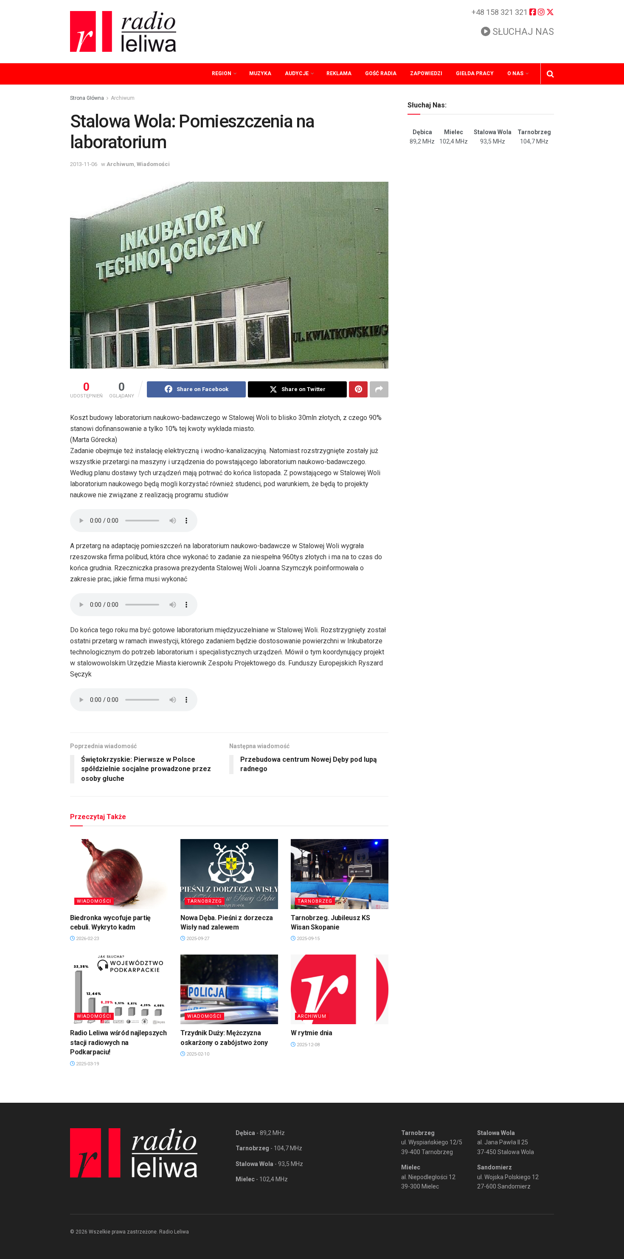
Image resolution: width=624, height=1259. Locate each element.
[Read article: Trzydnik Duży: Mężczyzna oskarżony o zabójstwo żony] (229, 989)
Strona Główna (87, 98)
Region (221, 73)
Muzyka (260, 73)
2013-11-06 (83, 164)
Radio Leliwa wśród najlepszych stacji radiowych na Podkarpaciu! (118, 1042)
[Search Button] (550, 73)
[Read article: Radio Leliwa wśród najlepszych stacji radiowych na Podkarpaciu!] (119, 989)
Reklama (338, 73)
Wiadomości (153, 164)
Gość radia (380, 73)
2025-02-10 (197, 1054)
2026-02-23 (87, 938)
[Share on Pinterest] (358, 389)
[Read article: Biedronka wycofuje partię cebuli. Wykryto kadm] (119, 874)
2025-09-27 (197, 938)
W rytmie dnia (311, 1033)
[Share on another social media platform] (379, 389)
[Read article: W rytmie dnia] (339, 989)
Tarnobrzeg (204, 901)
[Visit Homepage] (123, 31)
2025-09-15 (307, 938)
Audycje (297, 73)
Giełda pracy (475, 73)
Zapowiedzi (426, 73)
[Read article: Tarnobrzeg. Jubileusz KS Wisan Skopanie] (339, 874)
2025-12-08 (307, 1045)
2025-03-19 (87, 1064)
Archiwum (123, 98)
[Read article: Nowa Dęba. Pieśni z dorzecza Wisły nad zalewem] (229, 874)
